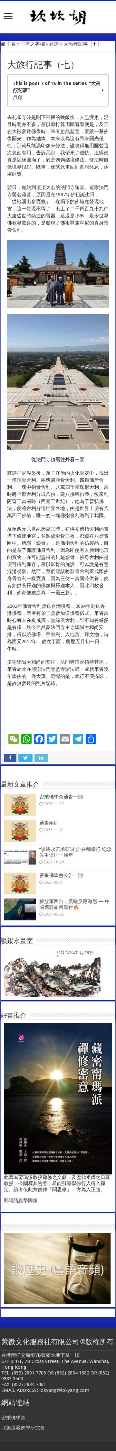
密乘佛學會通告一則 (61, 797)
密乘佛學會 (13, 1418)
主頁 (10, 44)
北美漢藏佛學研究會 (23, 1428)
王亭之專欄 (33, 44)
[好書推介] (58, 1098)
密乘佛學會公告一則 (61, 875)
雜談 (54, 44)
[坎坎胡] (58, 15)
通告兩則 (49, 823)
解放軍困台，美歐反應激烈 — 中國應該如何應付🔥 (74, 904)
